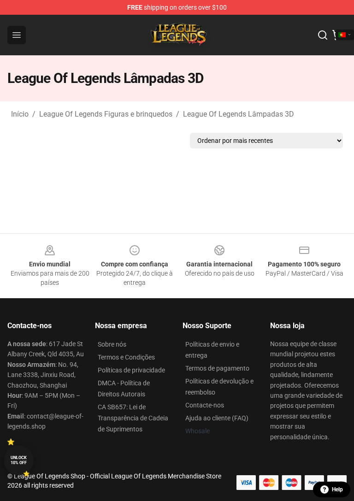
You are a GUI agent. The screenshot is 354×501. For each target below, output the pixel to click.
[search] (322, 35)
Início (20, 114)
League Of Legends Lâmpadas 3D (238, 114)
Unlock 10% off (19, 460)
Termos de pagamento (217, 368)
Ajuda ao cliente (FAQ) (216, 418)
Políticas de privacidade (131, 370)
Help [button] (337, 489)
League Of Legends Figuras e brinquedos (105, 114)
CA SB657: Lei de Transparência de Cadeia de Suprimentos (133, 418)
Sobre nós (112, 344)
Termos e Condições (126, 357)
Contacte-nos (204, 405)
